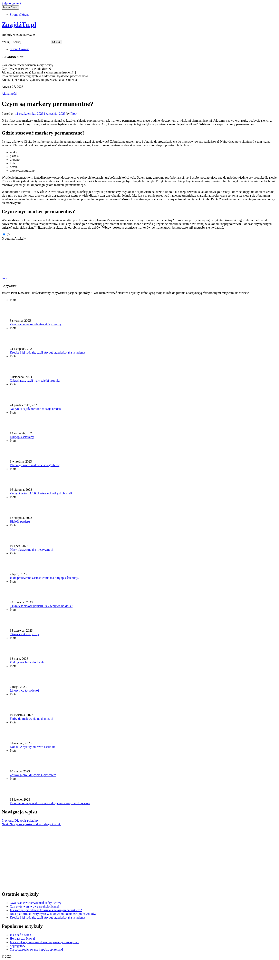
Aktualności (9, 93)
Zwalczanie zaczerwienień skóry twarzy (35, 902)
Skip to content (11, 3)
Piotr (73, 113)
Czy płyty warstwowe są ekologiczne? (34, 906)
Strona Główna (19, 14)
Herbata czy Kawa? (22, 938)
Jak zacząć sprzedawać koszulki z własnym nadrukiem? (46, 910)
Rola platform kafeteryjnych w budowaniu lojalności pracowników (53, 914)
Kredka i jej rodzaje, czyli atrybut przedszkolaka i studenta (47, 917)
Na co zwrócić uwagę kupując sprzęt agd (36, 949)
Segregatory (17, 946)
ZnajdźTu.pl (19, 24)
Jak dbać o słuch (20, 935)
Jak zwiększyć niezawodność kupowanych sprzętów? (44, 942)
